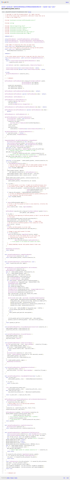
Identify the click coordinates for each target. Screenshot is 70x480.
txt (64, 477)
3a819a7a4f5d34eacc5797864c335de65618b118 (27, 7)
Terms (15, 477)
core (53, 7)
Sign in (67, 2)
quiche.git (9, 7)
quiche (3, 7)
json (67, 477)
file (29, 12)
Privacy (12, 477)
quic (49, 7)
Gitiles (8, 477)
